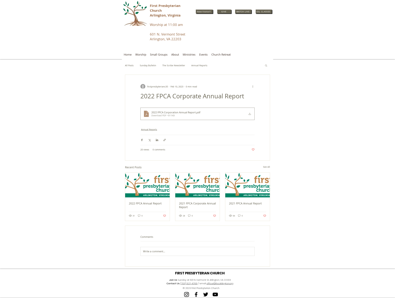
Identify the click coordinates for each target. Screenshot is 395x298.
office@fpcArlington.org (219, 283)
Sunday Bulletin (148, 65)
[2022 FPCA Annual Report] (147, 185)
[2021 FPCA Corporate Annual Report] (197, 185)
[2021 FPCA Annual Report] (247, 185)
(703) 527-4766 (189, 283)
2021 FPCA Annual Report (245, 203)
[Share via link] (164, 140)
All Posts (129, 65)
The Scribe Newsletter (173, 65)
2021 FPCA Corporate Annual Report (197, 205)
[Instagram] (186, 294)
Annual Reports (199, 65)
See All (266, 166)
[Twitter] (205, 294)
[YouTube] (215, 294)
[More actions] (253, 86)
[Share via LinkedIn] (157, 140)
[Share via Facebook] (141, 140)
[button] (266, 65)
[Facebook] (196, 294)
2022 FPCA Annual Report (145, 203)
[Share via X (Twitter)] (149, 140)
